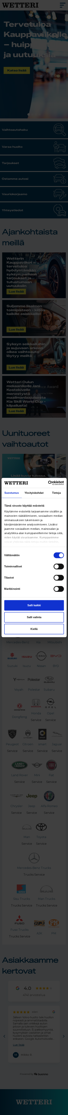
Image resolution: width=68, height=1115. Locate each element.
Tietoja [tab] (56, 492)
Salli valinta (34, 617)
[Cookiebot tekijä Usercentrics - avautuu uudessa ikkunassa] (48, 483)
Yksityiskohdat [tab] (33, 492)
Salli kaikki (34, 605)
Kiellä (34, 628)
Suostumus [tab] (11, 492)
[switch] (58, 566)
